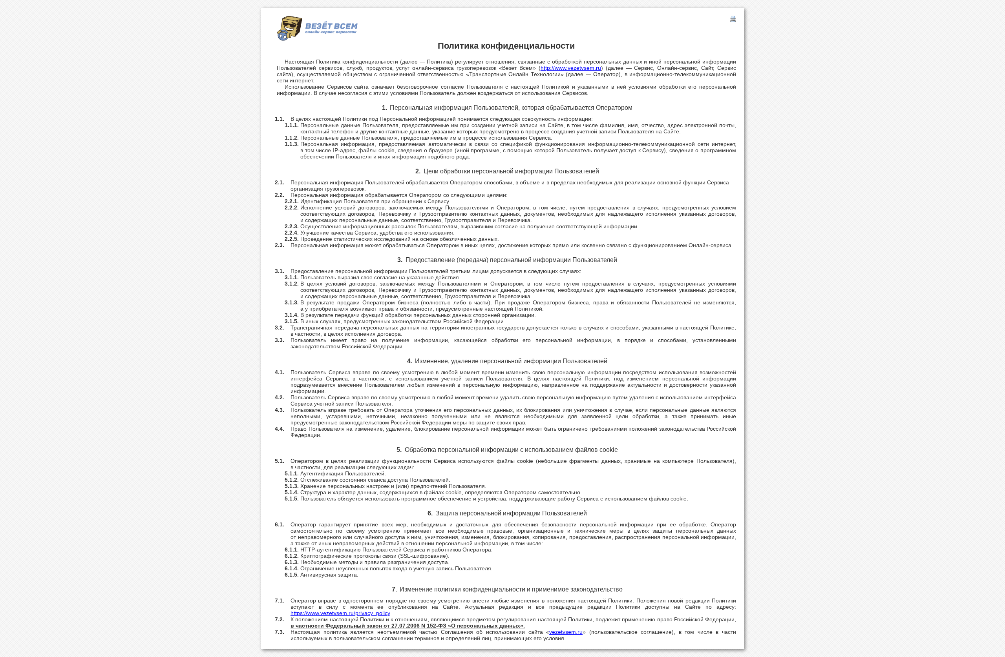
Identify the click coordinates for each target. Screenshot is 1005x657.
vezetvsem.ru (566, 632)
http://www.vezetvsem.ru (571, 68)
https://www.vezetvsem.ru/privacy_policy (340, 613)
